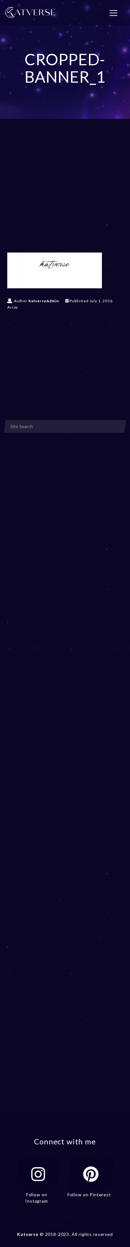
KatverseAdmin (43, 300)
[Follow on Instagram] (38, 1174)
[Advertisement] (65, 194)
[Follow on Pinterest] (90, 1174)
